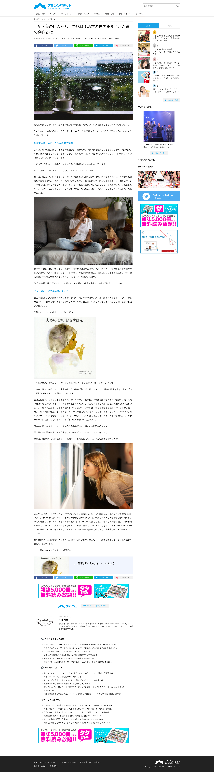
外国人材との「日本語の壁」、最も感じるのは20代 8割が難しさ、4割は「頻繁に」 (78, 709)
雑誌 (170, 26)
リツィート (64, 45)
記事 (149, 26)
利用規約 (53, 766)
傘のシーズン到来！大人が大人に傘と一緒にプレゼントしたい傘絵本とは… (74, 680)
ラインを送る (84, 45)
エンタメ (53, 14)
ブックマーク (104, 45)
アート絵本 (93, 38)
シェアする (44, 45)
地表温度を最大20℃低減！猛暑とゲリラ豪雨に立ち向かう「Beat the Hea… (74, 716)
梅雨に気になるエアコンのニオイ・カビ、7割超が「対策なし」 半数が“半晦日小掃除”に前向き (83, 694)
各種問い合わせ (40, 766)
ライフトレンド (67, 14)
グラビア (97, 14)
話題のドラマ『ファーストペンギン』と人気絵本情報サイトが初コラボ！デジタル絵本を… (81, 645)
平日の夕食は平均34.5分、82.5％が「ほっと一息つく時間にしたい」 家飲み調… (77, 712)
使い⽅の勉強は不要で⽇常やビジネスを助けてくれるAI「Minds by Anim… (74, 719)
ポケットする (124, 45)
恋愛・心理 (109, 14)
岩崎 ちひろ (119, 38)
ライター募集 (93, 762)
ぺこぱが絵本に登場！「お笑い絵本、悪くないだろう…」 (67, 651)
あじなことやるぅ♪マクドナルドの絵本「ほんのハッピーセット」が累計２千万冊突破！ (79, 673)
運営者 (82, 762)
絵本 (59, 38)
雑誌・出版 (40, 14)
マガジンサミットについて (44, 762)
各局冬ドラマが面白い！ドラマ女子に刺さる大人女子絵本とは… (70, 658)
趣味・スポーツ (125, 14)
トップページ (38, 19)
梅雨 (63, 38)
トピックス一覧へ (160, 153)
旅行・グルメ (83, 14)
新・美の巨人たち (81, 38)
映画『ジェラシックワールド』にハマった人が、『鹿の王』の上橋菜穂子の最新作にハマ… (81, 648)
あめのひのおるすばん (105, 38)
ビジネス (139, 14)
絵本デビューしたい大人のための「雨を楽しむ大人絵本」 (67, 684)
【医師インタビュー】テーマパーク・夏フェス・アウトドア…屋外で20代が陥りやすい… (80, 705)
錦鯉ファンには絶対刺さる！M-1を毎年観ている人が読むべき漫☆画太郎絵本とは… (78, 662)
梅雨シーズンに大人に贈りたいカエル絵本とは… (63, 677)
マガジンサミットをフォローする (95, 606)
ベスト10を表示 (172, 100)
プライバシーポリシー (68, 762)
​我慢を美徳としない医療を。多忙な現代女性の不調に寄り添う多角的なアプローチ (77, 723)
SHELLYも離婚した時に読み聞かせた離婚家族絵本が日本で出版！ (70, 655)
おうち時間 (70, 38)
